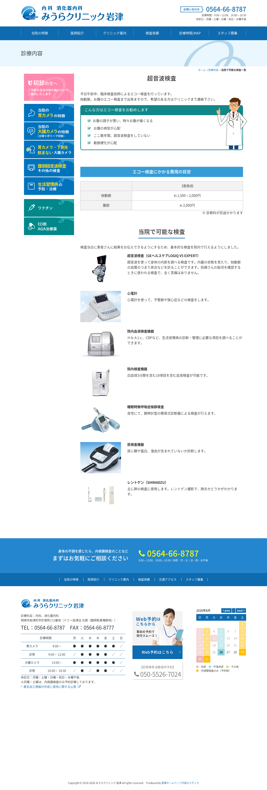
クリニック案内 (114, 33)
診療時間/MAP (190, 33)
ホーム (202, 70)
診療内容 (213, 70)
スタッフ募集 (227, 33)
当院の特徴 (39, 33)
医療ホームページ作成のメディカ (180, 783)
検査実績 (152, 33)
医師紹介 (77, 33)
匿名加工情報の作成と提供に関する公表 (50, 686)
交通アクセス (167, 579)
